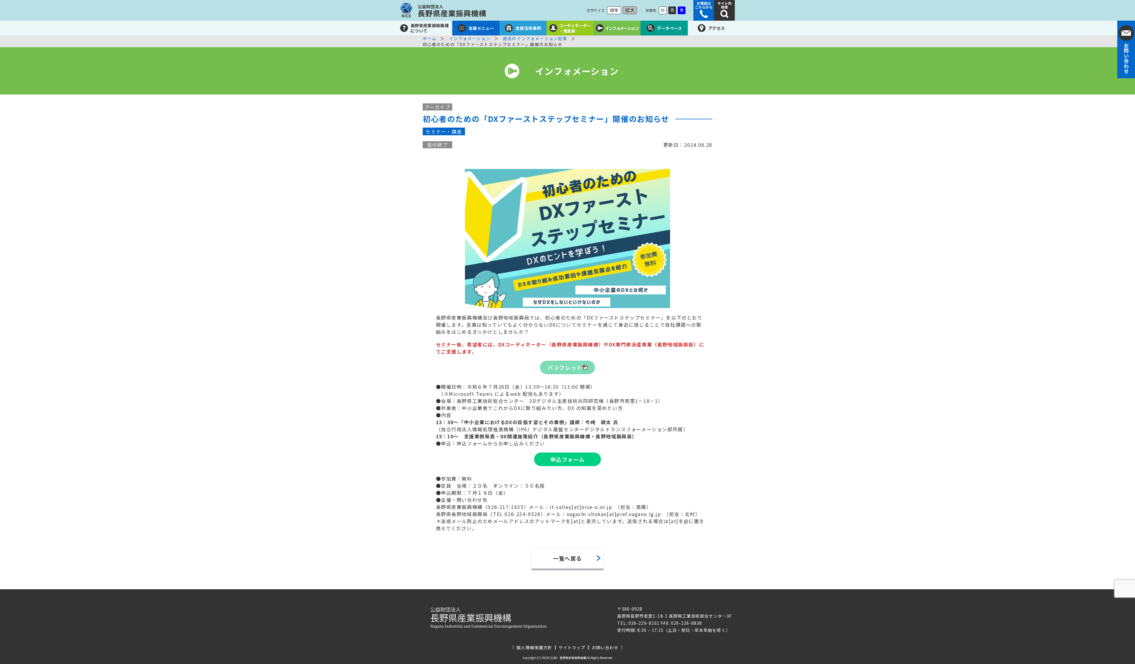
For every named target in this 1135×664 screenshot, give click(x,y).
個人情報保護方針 (534, 647)
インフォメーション (469, 38)
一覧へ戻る (567, 558)
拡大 (630, 10)
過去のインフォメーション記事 (535, 38)
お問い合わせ (605, 647)
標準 (614, 10)
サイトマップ (572, 647)
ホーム (430, 38)
